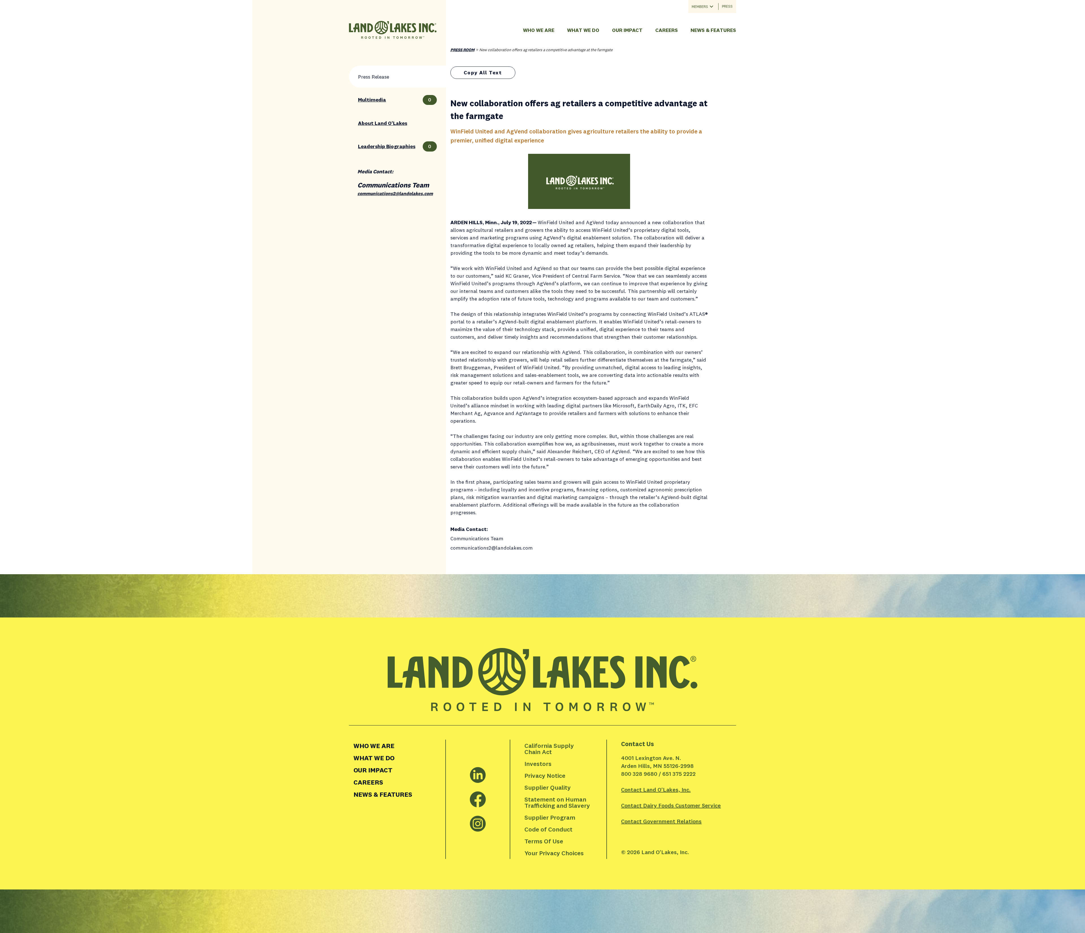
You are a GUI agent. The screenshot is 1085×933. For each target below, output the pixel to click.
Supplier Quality (547, 787)
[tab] (397, 77)
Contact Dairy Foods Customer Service (671, 805)
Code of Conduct (548, 829)
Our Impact (627, 30)
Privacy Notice (544, 775)
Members (700, 6)
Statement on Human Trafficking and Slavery (557, 802)
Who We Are (538, 30)
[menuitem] (397, 746)
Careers (666, 30)
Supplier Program (549, 817)
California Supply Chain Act (549, 749)
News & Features (713, 30)
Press (727, 6)
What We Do (583, 30)
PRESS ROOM (462, 49)
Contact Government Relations (661, 821)
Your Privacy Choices (554, 853)
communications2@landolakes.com (395, 193)
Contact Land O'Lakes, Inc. (656, 789)
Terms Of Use (543, 841)
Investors (538, 764)
